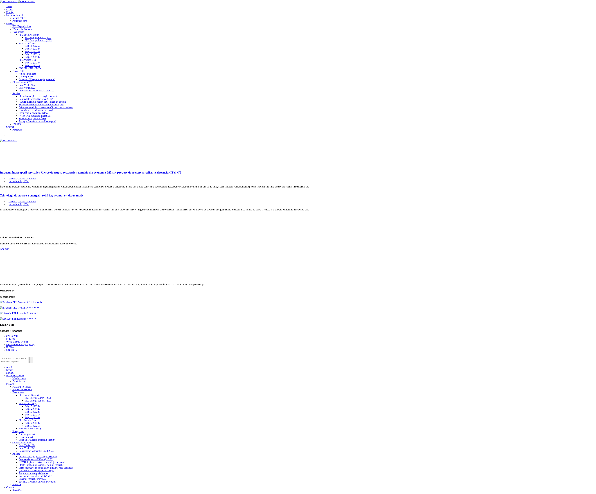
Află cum (4, 249)
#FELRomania (34, 302)
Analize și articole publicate (22, 178)
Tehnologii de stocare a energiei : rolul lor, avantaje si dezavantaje (41, 195)
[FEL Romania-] (9, 1)
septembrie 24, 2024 (19, 181)
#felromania (33, 307)
